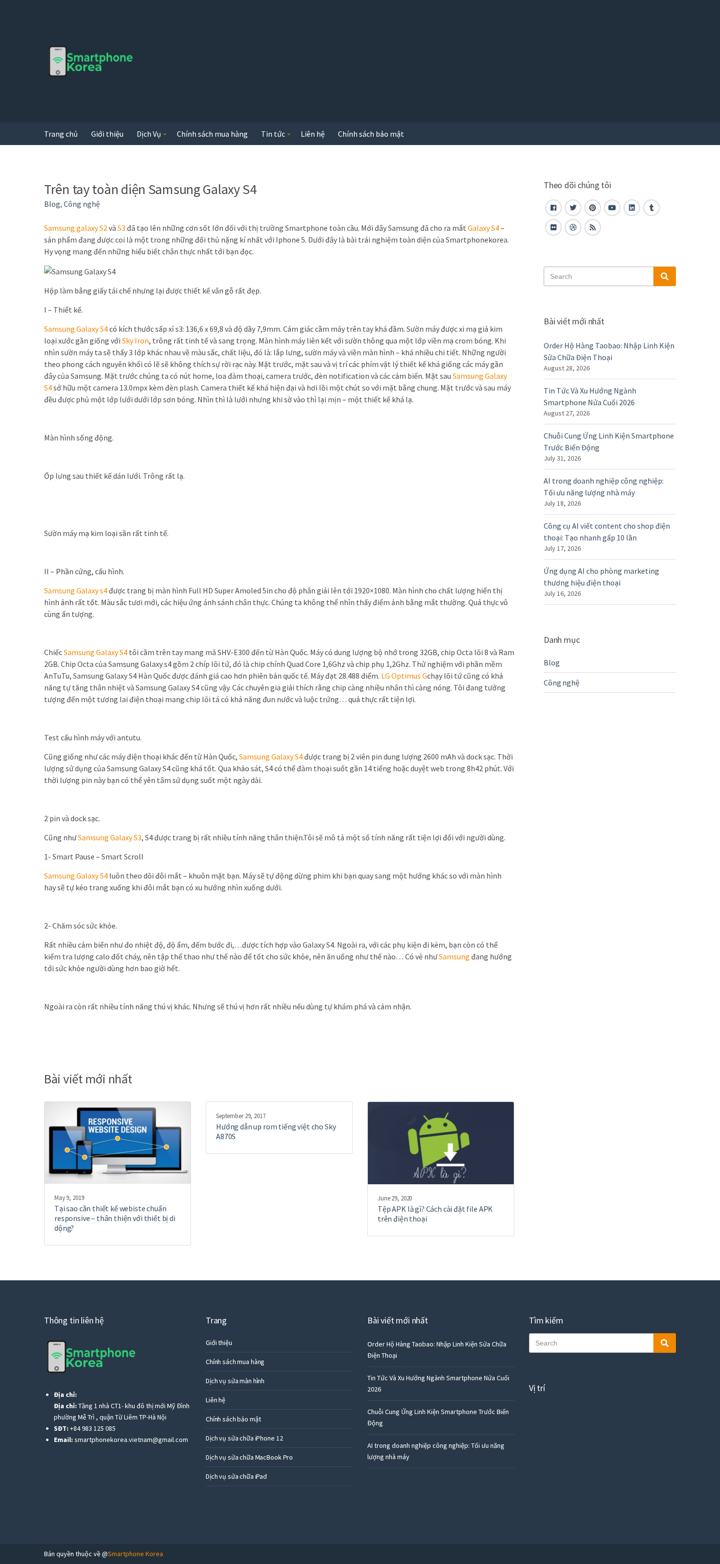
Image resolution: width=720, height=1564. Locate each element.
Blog (52, 204)
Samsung (454, 956)
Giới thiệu (107, 134)
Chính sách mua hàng (212, 134)
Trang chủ (61, 134)
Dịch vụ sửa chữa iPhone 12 (244, 1438)
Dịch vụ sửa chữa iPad (236, 1476)
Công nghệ (82, 204)
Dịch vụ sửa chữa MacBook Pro (249, 1457)
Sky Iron (135, 340)
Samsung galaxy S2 (76, 228)
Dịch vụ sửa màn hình (235, 1380)
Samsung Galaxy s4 (75, 590)
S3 (121, 228)
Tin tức (273, 134)
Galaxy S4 (483, 228)
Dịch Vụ (149, 134)
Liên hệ (313, 134)
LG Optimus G (403, 676)
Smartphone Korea (135, 1553)
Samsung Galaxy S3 (110, 837)
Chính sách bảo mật (371, 134)
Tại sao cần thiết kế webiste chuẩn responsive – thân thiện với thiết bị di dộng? (114, 1218)
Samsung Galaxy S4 (76, 329)
